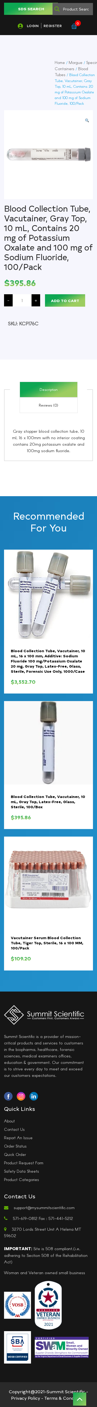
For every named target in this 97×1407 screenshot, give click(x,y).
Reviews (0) (48, 405)
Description (49, 389)
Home (60, 62)
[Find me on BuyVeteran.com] (48, 1304)
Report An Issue (18, 1137)
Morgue (75, 62)
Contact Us (14, 1129)
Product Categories (21, 1179)
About (9, 1120)
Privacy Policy (25, 1398)
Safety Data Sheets (21, 1171)
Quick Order (15, 1154)
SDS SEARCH (31, 8)
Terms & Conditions (65, 1398)
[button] (87, 120)
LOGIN (33, 25)
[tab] (49, 389)
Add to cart (65, 300)
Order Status (15, 1146)
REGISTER (53, 25)
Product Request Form (23, 1162)
